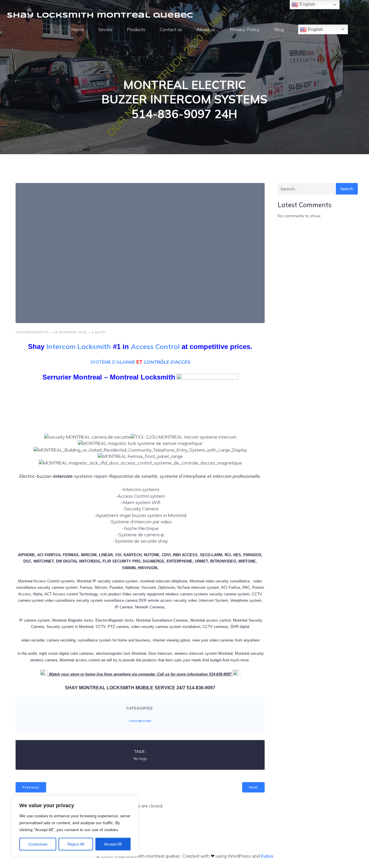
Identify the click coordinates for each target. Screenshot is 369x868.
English (315, 29)
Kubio (267, 856)
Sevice (105, 29)
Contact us (171, 29)
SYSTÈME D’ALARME (112, 362)
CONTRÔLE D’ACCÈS (167, 362)
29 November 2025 (70, 332)
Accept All (113, 844)
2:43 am (99, 332)
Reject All (75, 844)
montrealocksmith (32, 332)
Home (77, 29)
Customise (38, 844)
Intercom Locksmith (78, 346)
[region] (75, 826)
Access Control (155, 346)
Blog (279, 29)
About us (206, 29)
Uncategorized (140, 721)
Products (136, 29)
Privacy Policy (245, 29)
